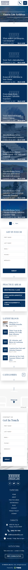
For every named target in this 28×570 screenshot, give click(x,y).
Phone (6, 255)
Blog (14, 505)
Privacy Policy (14, 511)
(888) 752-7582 (15, 531)
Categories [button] (10, 374)
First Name (8, 237)
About (14, 497)
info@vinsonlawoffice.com (15, 535)
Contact (14, 508)
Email (6, 249)
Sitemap (14, 514)
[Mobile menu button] (25, 3)
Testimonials (14, 503)
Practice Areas (14, 500)
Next (16, 223)
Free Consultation (14, 556)
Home (14, 494)
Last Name (8, 243)
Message (7, 260)
